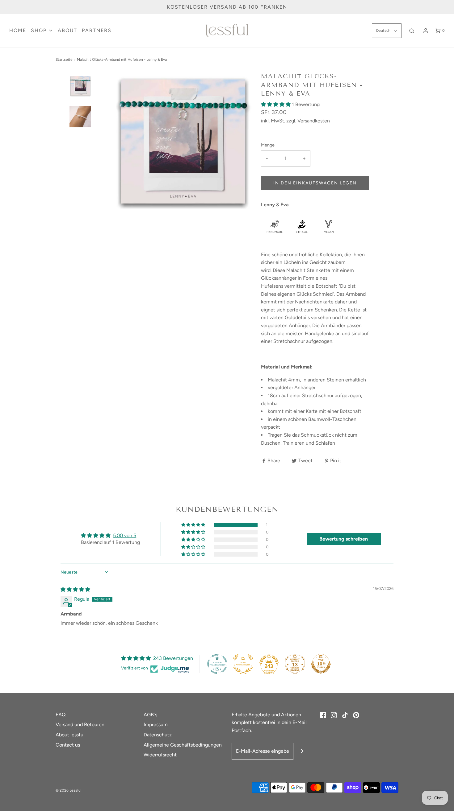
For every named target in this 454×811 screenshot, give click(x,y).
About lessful (70, 735)
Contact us (68, 745)
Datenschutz (158, 735)
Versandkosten (313, 121)
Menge (268, 145)
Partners (96, 30)
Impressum (156, 724)
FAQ (60, 715)
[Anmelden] (425, 30)
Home (17, 30)
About (67, 30)
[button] (80, 96)
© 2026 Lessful (69, 790)
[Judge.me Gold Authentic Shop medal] (243, 664)
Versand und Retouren (80, 724)
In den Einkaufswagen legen (315, 183)
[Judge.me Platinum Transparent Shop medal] (217, 664)
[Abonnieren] (301, 751)
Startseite (64, 59)
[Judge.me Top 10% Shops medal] (321, 664)
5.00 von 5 (124, 535)
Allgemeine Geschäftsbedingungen (183, 745)
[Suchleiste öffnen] (411, 30)
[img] (75, 589)
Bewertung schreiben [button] (343, 539)
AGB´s (150, 715)
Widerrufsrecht (160, 755)
